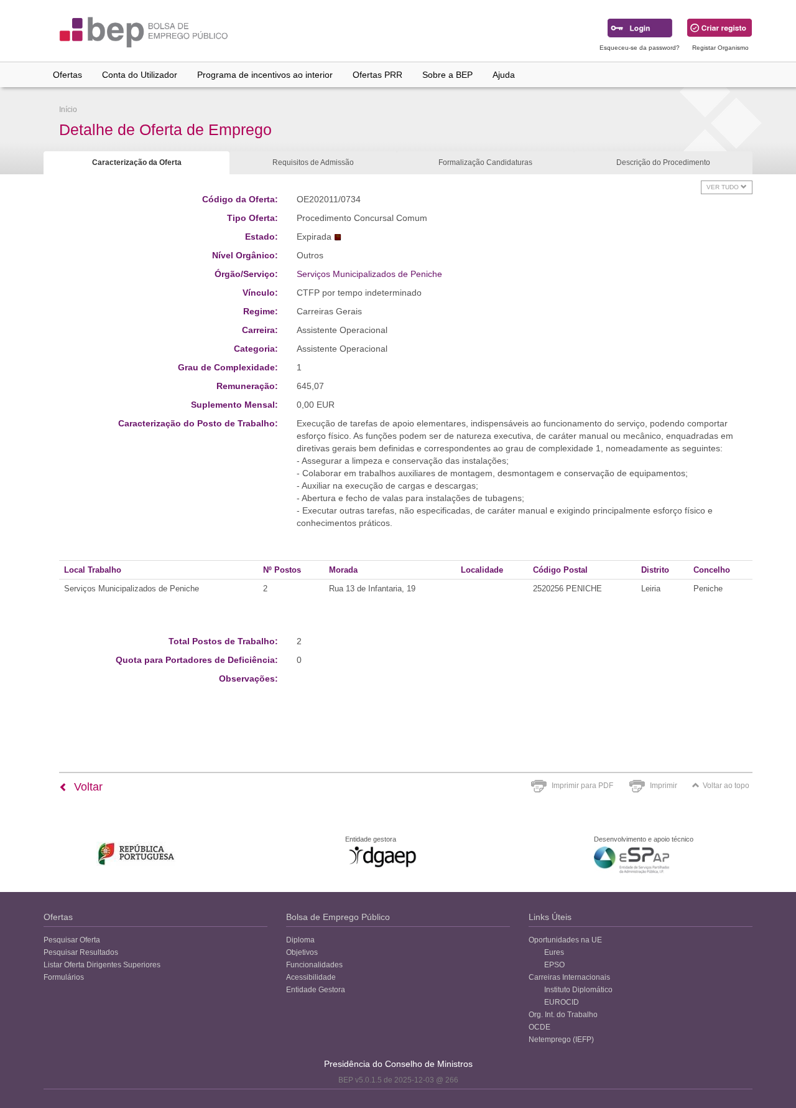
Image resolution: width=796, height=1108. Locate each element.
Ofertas (67, 75)
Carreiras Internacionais (569, 977)
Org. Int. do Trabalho (563, 1014)
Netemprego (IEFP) (561, 1039)
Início (68, 109)
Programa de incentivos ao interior (265, 75)
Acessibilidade (311, 977)
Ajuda (504, 75)
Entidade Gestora (315, 989)
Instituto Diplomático (578, 989)
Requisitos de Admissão (313, 162)
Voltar (87, 787)
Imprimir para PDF (582, 785)
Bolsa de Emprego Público (338, 917)
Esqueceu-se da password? (639, 47)
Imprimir (663, 785)
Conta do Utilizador (139, 75)
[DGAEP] (382, 856)
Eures (554, 952)
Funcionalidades (314, 964)
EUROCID (561, 1002)
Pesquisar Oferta (72, 940)
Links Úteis (550, 917)
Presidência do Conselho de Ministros (398, 1064)
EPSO (554, 964)
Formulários (64, 977)
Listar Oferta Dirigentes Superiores (102, 964)
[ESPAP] (631, 860)
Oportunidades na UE (565, 940)
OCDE (539, 1027)
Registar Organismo (720, 47)
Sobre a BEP (447, 75)
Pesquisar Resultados (81, 952)
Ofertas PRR (377, 75)
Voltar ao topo (726, 785)
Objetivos (302, 952)
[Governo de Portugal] (136, 854)
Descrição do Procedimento (663, 162)
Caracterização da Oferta (137, 162)
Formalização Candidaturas (485, 162)
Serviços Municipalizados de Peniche (369, 274)
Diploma (300, 940)
